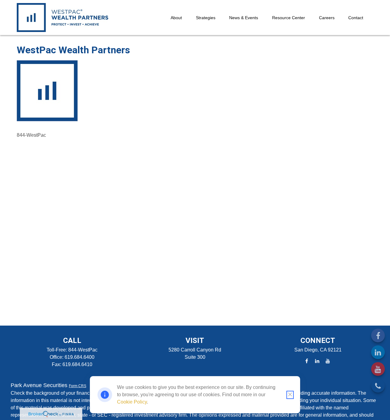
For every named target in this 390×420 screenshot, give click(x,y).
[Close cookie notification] (290, 395)
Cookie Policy (132, 401)
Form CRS (77, 386)
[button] (176, 17)
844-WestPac (83, 349)
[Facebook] (378, 335)
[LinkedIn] (378, 352)
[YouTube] (378, 369)
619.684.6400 (79, 357)
